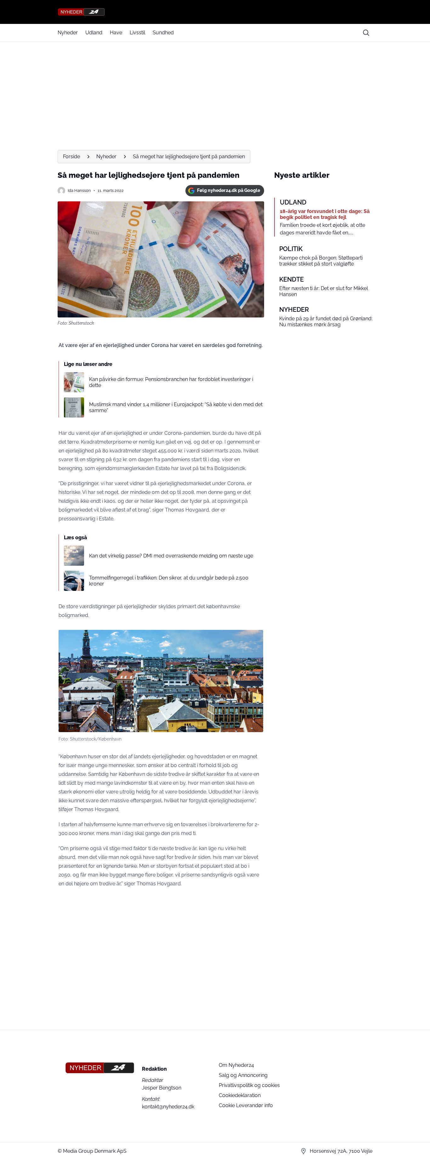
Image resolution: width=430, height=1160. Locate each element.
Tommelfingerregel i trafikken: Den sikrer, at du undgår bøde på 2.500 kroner (168, 581)
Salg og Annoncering (243, 1075)
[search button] (366, 32)
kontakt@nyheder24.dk (168, 1107)
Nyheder (68, 33)
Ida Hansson (79, 190)
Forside (71, 157)
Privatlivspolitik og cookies (249, 1085)
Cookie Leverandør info (246, 1105)
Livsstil (137, 33)
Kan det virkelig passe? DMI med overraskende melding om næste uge (171, 556)
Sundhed (163, 33)
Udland (93, 33)
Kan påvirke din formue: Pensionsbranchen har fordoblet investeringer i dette (171, 382)
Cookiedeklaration (240, 1095)
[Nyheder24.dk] (215, 12)
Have (116, 33)
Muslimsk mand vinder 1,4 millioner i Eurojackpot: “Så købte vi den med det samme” (176, 407)
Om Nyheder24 (236, 1065)
